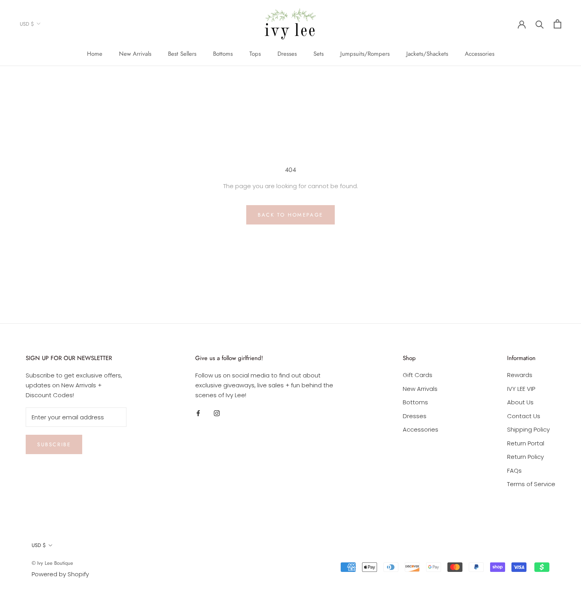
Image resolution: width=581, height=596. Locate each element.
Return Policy (525, 457)
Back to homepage (290, 215)
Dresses (287, 53)
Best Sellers (182, 53)
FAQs (514, 470)
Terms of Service (531, 484)
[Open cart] (557, 23)
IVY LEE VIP (521, 389)
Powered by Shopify (60, 574)
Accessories (479, 53)
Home (94, 53)
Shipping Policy (528, 429)
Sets (318, 53)
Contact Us (523, 416)
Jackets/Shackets (427, 53)
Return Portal (525, 443)
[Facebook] (198, 413)
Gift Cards (417, 375)
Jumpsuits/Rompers (365, 53)
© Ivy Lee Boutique (52, 563)
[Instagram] (217, 413)
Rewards (519, 375)
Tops (255, 53)
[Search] (540, 24)
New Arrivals (135, 53)
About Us (520, 402)
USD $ (27, 24)
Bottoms (223, 53)
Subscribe (54, 444)
